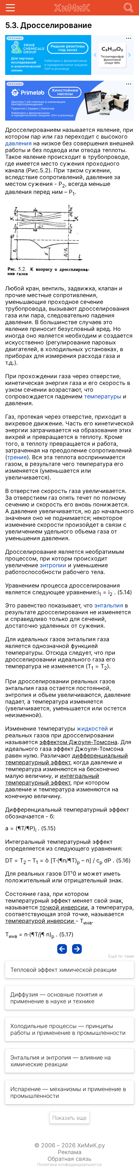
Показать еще (69, 1118)
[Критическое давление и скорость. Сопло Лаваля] (62, 949)
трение (17, 457)
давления (18, 143)
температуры (102, 396)
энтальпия (108, 605)
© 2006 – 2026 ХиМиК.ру (69, 1145)
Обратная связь (69, 1158)
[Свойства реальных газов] (77, 949)
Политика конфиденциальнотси (69, 1164)
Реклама (69, 1152)
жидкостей (92, 728)
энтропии (53, 565)
